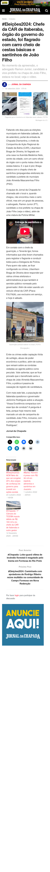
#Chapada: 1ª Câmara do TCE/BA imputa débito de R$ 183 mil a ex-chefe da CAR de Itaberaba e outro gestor (13, 520)
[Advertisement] (25, 759)
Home (4, 19)
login (17, 595)
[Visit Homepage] (25, 10)
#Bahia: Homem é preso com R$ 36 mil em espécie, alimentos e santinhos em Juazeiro (31, 481)
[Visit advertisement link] (25, 3)
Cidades (12, 19)
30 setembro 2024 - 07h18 (15, 88)
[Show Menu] (3, 10)
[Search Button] (46, 10)
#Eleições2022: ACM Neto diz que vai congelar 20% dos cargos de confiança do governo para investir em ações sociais (13, 482)
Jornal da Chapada (21, 84)
